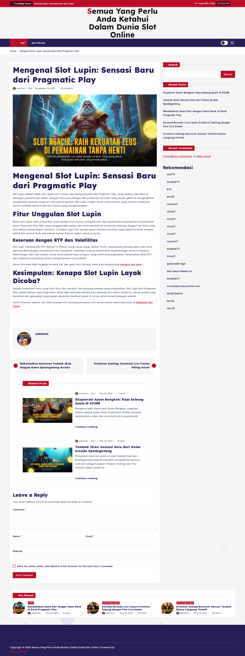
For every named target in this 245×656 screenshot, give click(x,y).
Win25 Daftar (175, 293)
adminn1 (21, 88)
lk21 (169, 189)
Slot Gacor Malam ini (179, 271)
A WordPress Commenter (177, 156)
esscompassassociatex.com (183, 286)
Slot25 (170, 196)
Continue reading (86, 426)
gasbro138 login (176, 263)
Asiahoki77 (173, 181)
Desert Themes (19, 651)
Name (17, 536)
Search (173, 64)
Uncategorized (37, 603)
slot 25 (171, 308)
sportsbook (38, 42)
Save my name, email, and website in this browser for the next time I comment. (65, 566)
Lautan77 (172, 204)
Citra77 (171, 211)
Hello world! (204, 156)
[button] (226, 596)
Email (90, 536)
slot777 (171, 174)
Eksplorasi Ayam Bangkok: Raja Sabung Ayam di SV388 (196, 92)
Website (17, 551)
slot (23, 42)
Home (13, 51)
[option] (48, 608)
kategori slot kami (130, 264)
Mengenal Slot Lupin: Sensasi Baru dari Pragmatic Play (49, 51)
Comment (19, 509)
